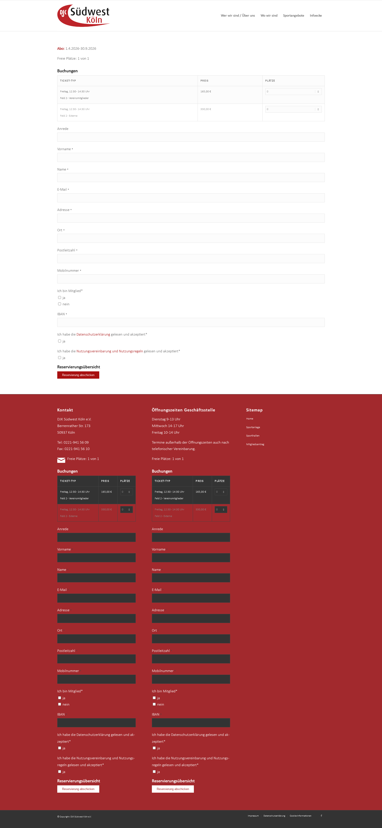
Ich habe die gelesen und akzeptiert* (102, 334)
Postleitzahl (67, 250)
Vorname (65, 149)
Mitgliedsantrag (255, 444)
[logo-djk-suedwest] (83, 15)
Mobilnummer (69, 271)
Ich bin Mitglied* (70, 291)
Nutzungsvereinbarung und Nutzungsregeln (110, 351)
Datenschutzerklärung (93, 334)
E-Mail (63, 190)
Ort (61, 230)
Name (62, 169)
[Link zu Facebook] (321, 816)
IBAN (62, 314)
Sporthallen (253, 435)
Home (249, 418)
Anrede (62, 129)
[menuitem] (238, 15)
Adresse (64, 210)
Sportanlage (253, 427)
